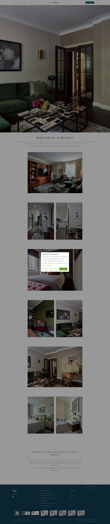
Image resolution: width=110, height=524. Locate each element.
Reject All (55, 269)
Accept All (63, 269)
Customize (47, 269)
